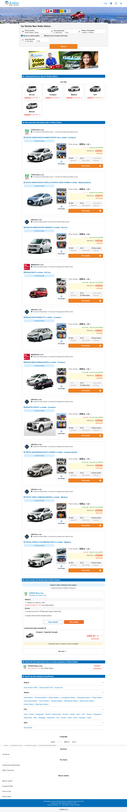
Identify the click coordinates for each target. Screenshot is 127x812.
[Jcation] (12, 3)
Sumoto (66, 714)
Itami (78, 714)
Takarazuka (28, 717)
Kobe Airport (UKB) (31, 687)
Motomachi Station (42, 704)
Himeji (31, 714)
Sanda (63, 717)
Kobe (26, 714)
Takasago (42, 717)
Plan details (86, 166)
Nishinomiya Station (87, 701)
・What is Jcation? (7, 781)
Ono (58, 717)
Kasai (69, 717)
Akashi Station (54, 697)
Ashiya (72, 714)
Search (63, 46)
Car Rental (5, 754)
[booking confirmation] (116, 3)
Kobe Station (28, 697)
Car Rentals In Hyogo (30, 745)
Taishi (89, 717)
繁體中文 (67, 742)
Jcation (6, 745)
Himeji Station (29, 704)
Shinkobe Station (41, 697)
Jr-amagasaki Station (68, 697)
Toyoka (89, 714)
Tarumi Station (44, 701)
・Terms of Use (6, 791)
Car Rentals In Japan (16, 745)
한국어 (74, 742)
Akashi (48, 714)
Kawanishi (51, 717)
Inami (75, 717)
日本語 (53, 742)
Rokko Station (97, 697)
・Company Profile (7, 786)
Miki (35, 717)
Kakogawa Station (83, 697)
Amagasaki (40, 714)
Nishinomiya (56, 714)
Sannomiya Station (31, 701)
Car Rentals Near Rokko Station (47, 745)
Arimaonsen (28, 727)
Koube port (59, 687)
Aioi (83, 714)
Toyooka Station (57, 701)
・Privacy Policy (6, 796)
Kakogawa (97, 714)
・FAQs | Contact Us (7, 770)
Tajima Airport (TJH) (46, 687)
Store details (53, 622)
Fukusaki (82, 717)
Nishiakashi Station (71, 701)
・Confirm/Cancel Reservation (10, 765)
